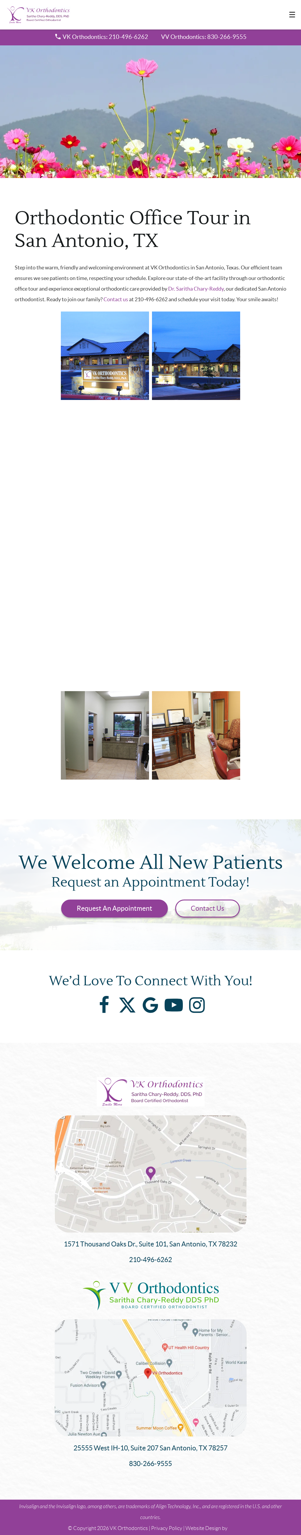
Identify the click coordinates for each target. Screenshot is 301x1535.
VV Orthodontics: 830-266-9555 (204, 37)
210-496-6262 (150, 1260)
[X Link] (127, 1005)
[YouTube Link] (174, 1005)
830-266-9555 (150, 1464)
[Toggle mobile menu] (292, 14)
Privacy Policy (166, 1528)
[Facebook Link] (104, 1005)
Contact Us (207, 908)
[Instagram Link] (197, 1005)
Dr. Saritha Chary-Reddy (196, 289)
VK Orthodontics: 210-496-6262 (105, 37)
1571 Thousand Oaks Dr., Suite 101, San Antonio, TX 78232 (150, 1244)
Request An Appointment (114, 908)
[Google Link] (150, 1005)
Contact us (115, 299)
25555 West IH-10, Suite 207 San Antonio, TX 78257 (150, 1448)
